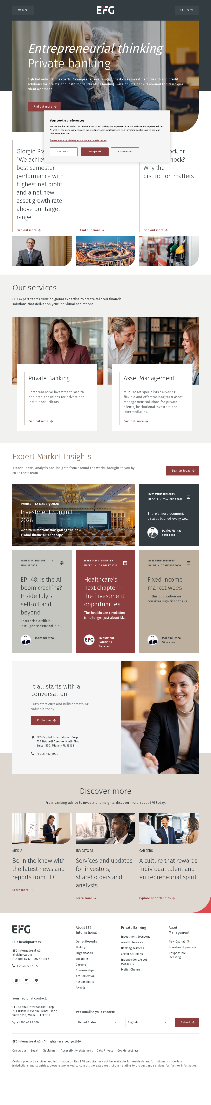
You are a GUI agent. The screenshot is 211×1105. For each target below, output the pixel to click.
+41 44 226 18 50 (28, 966)
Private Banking (133, 928)
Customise (124, 151)
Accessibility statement (77, 1050)
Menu (25, 10)
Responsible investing (177, 955)
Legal (34, 1050)
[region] (107, 136)
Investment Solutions (135, 936)
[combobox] (98, 1022)
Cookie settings (127, 1050)
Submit (185, 1022)
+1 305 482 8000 (28, 1022)
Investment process (182, 947)
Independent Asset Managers (134, 962)
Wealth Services (132, 942)
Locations (82, 959)
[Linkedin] (16, 980)
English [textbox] (133, 1022)
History (81, 947)
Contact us (44, 720)
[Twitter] (26, 980)
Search (189, 10)
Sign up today (181, 470)
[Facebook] (36, 980)
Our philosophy (86, 941)
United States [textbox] (87, 1022)
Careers (81, 964)
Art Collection (85, 976)
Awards (81, 987)
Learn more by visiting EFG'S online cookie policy (79, 140)
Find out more (42, 106)
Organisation (84, 953)
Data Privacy (105, 1050)
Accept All (94, 151)
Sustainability (85, 982)
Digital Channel (131, 969)
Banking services (132, 948)
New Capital (177, 941)
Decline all (63, 151)
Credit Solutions (132, 954)
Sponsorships (85, 970)
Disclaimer (49, 1050)
